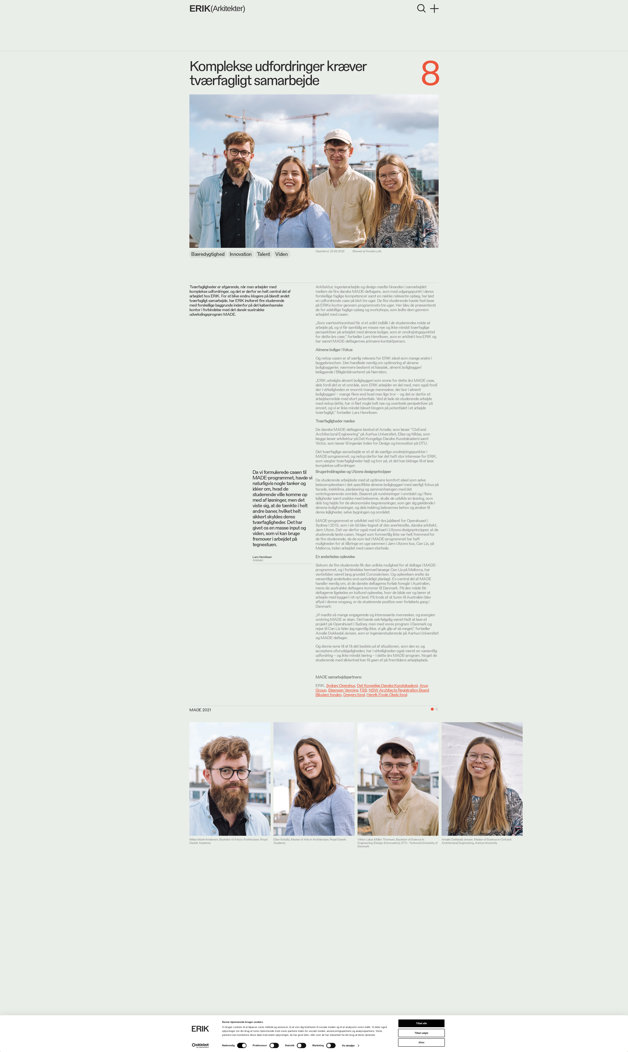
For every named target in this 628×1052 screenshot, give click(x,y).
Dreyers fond (354, 694)
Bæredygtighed (208, 254)
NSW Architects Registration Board (399, 689)
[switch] (274, 1045)
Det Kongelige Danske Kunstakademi (387, 685)
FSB (363, 689)
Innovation (241, 254)
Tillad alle (421, 1023)
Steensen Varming (343, 689)
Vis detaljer (348, 1045)
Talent (263, 254)
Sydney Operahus (340, 685)
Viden (281, 254)
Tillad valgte (421, 1033)
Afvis (421, 1042)
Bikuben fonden (328, 694)
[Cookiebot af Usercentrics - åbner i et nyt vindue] (200, 1045)
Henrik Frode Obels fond (386, 694)
